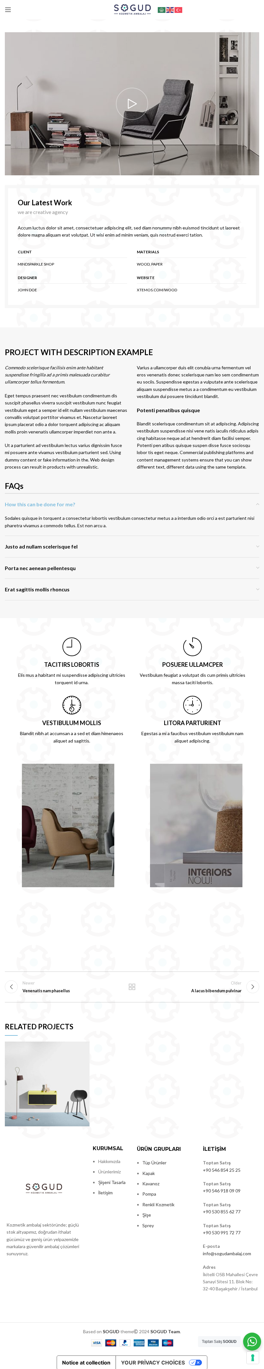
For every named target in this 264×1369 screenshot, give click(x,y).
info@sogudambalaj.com (227, 1253)
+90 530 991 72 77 (221, 1232)
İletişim (105, 1192)
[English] (170, 9)
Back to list (132, 986)
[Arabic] (162, 9)
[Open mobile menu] (8, 9)
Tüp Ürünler (154, 1162)
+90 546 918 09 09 (221, 1190)
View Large (85, 1046)
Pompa (149, 1194)
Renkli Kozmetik (158, 1204)
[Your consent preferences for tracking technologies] (253, 1358)
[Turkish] (178, 9)
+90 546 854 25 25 (221, 1170)
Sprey (148, 1225)
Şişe (146, 1215)
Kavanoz (150, 1183)
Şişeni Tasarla (112, 1182)
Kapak (148, 1173)
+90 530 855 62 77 (221, 1211)
